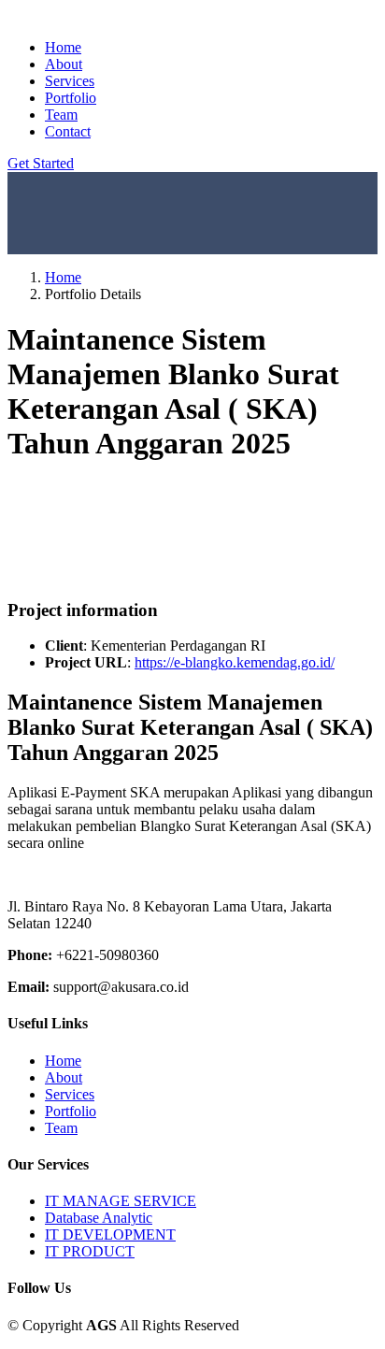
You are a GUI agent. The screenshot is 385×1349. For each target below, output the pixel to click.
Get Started (40, 163)
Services (69, 81)
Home (63, 47)
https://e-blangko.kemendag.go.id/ (235, 662)
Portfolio (70, 98)
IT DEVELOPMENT (110, 1234)
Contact (68, 131)
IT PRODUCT (90, 1251)
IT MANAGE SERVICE (120, 1201)
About (63, 64)
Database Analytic (98, 1218)
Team (61, 114)
